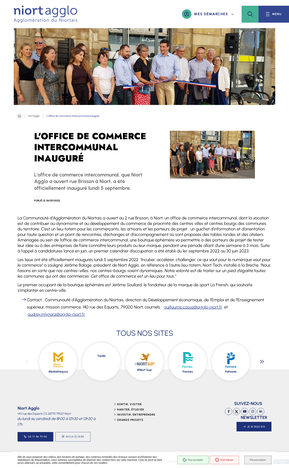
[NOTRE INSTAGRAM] (252, 411)
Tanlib (101, 356)
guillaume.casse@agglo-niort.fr (193, 307)
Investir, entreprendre (136, 414)
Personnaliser (258, 459)
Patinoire (231, 371)
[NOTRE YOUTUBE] (244, 411)
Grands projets (130, 419)
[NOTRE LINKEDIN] (260, 411)
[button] (250, 14)
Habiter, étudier (130, 409)
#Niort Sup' (144, 370)
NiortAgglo (34, 115)
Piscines (188, 371)
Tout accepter (195, 459)
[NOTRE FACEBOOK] (228, 411)
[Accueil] (19, 115)
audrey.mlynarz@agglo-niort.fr (56, 314)
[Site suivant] (262, 361)
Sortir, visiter (129, 404)
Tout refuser (227, 459)
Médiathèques (58, 371)
